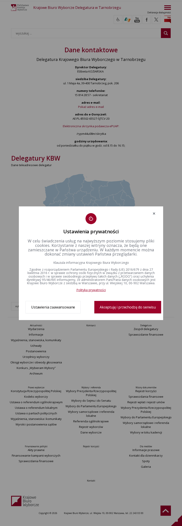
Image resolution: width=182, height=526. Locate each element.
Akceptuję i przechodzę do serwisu (128, 307)
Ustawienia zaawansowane (53, 307)
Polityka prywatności (91, 290)
